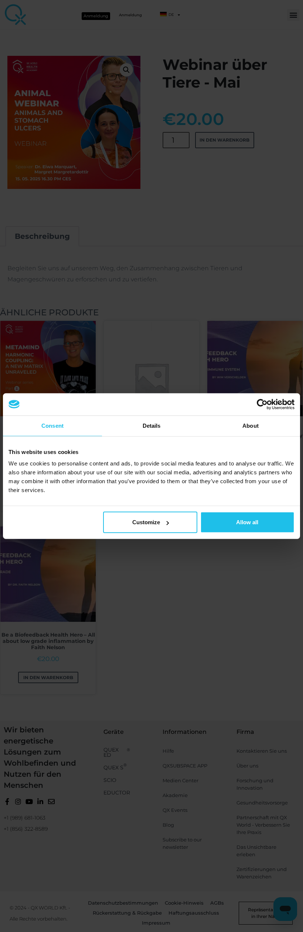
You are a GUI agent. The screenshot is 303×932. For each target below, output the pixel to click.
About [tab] (250, 425)
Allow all (247, 522)
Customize (146, 522)
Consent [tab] (52, 425)
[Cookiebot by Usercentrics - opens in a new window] (262, 404)
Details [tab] (152, 425)
